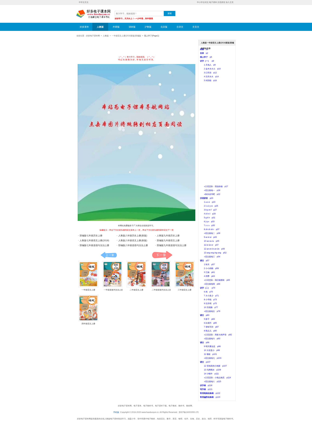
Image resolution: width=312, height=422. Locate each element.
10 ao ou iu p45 (209, 241)
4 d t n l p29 (208, 214)
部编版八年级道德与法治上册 (133, 245)
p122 (210, 393)
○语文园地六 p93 (210, 338)
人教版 (100, 27)
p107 (205, 362)
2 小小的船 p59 (209, 268)
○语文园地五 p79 (210, 311)
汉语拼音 (221, 2)
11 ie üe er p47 (209, 245)
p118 (206, 385)
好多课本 (84, 27)
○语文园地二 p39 (210, 233)
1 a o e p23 (207, 202)
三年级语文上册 (184, 290)
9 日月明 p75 (208, 303)
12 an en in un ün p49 (212, 249)
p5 (206, 57)
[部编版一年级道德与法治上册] (112, 274)
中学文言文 (84, 2)
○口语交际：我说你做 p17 (214, 186)
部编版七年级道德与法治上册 (94, 245)
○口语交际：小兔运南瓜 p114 (215, 377)
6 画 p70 (206, 292)
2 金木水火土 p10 (210, 69)
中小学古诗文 (203, 2)
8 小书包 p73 (208, 299)
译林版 (132, 27)
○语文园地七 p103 (210, 358)
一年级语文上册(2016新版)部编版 (126, 36)
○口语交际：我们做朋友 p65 (215, 280)
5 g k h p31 (207, 218)
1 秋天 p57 (207, 264)
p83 (204, 315)
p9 (207, 61)
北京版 (164, 27)
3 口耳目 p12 (208, 73)
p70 (207, 288)
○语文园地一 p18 (210, 190)
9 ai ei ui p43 (208, 237)
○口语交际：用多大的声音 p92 (216, 335)
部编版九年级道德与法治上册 (171, 245)
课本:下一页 (162, 255)
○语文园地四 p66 (210, 284)
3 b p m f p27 (208, 210)
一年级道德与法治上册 (113, 290)
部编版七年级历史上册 (91, 235)
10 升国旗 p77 (209, 307)
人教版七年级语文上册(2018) (94, 240)
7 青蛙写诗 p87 (209, 327)
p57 (204, 260)
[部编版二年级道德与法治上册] (160, 274)
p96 (204, 342)
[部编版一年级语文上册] (88, 274)
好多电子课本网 (93, 14)
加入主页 (230, 2)
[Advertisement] (136, 47)
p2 (204, 53)
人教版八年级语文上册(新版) (132, 240)
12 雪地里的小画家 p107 (213, 366)
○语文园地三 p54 (210, 257)
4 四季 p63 (207, 276)
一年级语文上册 (88, 290)
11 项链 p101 (208, 354)
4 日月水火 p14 (209, 76)
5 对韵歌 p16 (208, 80)
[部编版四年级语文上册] (88, 308)
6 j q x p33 (207, 221)
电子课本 (213, 2)
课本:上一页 (109, 255)
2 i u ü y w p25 (209, 206)
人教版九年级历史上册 (168, 235)
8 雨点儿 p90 (208, 331)
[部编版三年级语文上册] (185, 274)
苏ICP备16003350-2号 (189, 412)
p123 (210, 397)
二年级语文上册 (136, 290)
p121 (206, 389)
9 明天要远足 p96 (210, 346)
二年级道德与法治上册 (161, 290)
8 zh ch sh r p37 (209, 229)
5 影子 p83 (207, 319)
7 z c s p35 (207, 225)
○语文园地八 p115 (210, 381)
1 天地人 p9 (208, 65)
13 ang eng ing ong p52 (213, 253)
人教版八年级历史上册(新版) (132, 235)
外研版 (116, 27)
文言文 (195, 27)
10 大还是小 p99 (210, 350)
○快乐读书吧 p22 (210, 194)
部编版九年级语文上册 (168, 240)
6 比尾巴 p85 (208, 323)
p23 (206, 198)
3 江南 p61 (207, 272)
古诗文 (179, 27)
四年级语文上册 (88, 324)
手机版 (116, 412)
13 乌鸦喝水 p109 (210, 370)
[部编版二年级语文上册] (136, 274)
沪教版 (148, 27)
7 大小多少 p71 (209, 296)
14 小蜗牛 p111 (209, 374)
